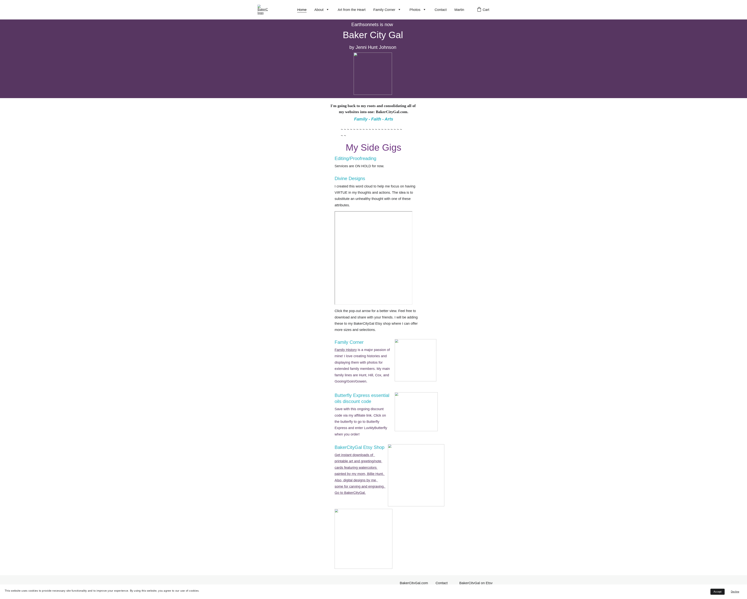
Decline (735, 591)
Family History (346, 350)
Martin (459, 10)
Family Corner (384, 10)
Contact (441, 10)
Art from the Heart (352, 10)
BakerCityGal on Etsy (476, 583)
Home (302, 10)
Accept (718, 591)
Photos (414, 10)
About (319, 10)
